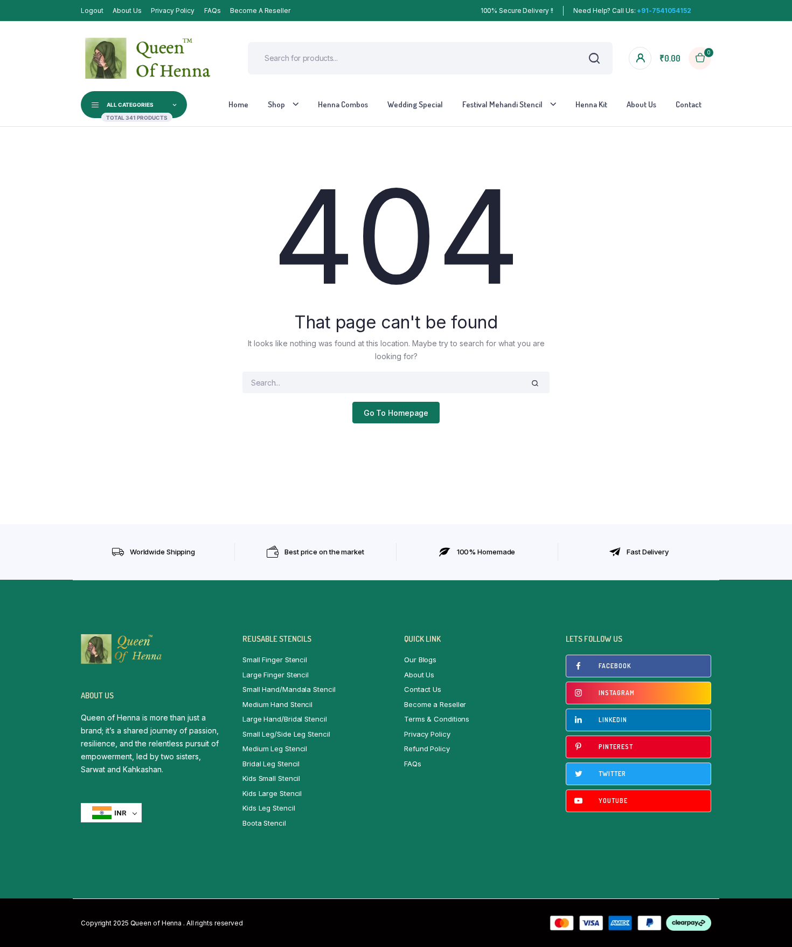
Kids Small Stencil (271, 778)
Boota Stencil (264, 823)
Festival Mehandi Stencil (502, 104)
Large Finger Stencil (275, 674)
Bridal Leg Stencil (271, 763)
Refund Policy (427, 748)
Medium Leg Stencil (274, 748)
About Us (127, 10)
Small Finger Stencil (274, 659)
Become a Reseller (260, 10)
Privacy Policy (172, 10)
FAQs (212, 10)
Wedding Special (415, 104)
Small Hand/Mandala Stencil (288, 689)
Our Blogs (420, 659)
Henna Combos (343, 104)
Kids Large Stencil (272, 793)
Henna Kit (591, 104)
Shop (276, 104)
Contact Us (422, 689)
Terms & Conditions (436, 719)
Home (238, 104)
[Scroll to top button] (767, 922)
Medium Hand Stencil (277, 704)
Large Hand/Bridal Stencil (284, 719)
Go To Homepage (396, 412)
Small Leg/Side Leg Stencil (286, 734)
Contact (688, 104)
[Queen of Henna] (148, 58)
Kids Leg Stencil (268, 808)
